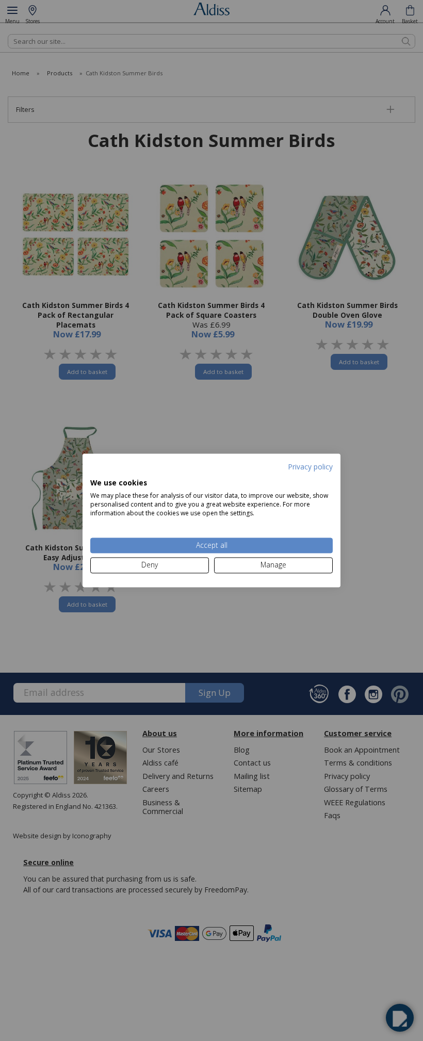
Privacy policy (310, 466)
